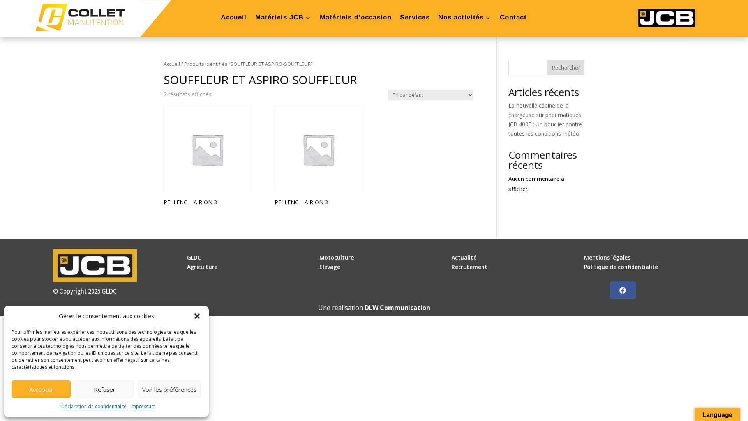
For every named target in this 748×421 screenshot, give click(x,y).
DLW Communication (397, 307)
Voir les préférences (169, 389)
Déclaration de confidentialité (94, 406)
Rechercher (566, 67)
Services (415, 18)
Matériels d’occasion (356, 18)
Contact (513, 18)
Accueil (234, 18)
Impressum (143, 406)
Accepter (41, 389)
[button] (197, 316)
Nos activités (460, 18)
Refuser (104, 389)
